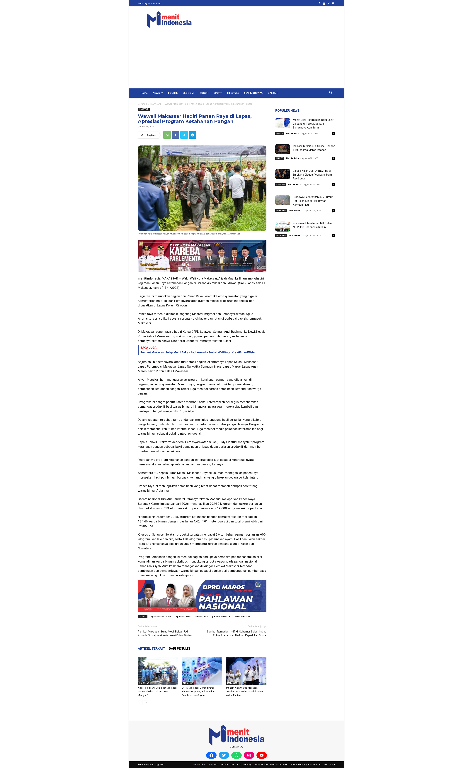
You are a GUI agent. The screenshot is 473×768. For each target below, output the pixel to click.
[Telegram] (192, 135)
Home (144, 93)
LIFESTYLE (233, 93)
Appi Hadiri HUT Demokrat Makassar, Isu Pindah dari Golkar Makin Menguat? (158, 691)
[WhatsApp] (167, 135)
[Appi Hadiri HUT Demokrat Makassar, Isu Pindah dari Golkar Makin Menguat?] (158, 671)
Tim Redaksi (293, 133)
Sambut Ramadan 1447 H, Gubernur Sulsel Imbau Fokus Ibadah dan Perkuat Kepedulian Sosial (236, 633)
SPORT (218, 93)
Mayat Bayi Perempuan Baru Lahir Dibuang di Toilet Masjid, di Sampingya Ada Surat (313, 123)
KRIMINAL (280, 184)
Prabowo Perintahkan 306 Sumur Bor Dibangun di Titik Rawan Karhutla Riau (313, 200)
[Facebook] (319, 3)
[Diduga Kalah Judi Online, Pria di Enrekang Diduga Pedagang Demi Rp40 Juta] (282, 174)
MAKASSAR (155, 103)
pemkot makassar (221, 616)
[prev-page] (140, 702)
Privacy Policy (244, 764)
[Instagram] (324, 3)
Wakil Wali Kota (242, 616)
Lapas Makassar (183, 616)
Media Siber (199, 764)
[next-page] (146, 702)
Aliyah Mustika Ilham (160, 616)
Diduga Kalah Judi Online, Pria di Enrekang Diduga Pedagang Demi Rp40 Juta (312, 174)
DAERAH (273, 93)
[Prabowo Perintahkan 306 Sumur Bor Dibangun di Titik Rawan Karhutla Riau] (282, 200)
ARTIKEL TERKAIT (151, 648)
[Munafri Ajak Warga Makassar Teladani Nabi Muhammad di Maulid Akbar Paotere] (246, 671)
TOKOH (204, 93)
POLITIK (173, 93)
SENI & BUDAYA (253, 93)
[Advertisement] (236, 61)
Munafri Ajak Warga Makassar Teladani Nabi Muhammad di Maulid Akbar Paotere (245, 691)
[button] (330, 93)
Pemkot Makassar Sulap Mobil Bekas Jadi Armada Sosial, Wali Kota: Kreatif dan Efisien (198, 352)
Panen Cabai (201, 616)
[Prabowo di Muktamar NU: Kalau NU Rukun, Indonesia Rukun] (282, 226)
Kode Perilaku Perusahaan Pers (271, 764)
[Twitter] (328, 3)
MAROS (279, 133)
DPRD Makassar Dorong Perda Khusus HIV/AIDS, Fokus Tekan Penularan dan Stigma (198, 691)
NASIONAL (281, 210)
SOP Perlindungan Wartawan (306, 764)
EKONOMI (188, 93)
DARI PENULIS (179, 648)
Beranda (142, 103)
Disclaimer (329, 764)
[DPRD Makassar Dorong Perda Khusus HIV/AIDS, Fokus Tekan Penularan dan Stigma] (202, 671)
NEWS (156, 93)
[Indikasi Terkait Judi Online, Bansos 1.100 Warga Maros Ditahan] (282, 149)
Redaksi (213, 764)
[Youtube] (333, 3)
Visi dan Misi (227, 764)
